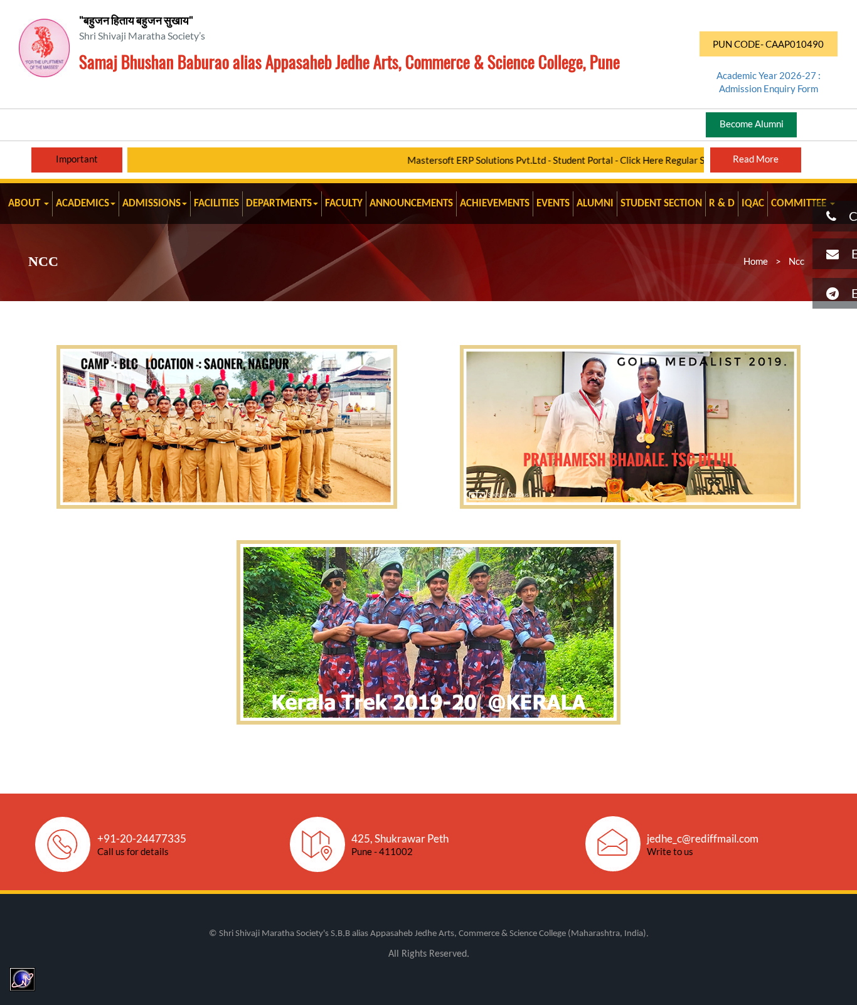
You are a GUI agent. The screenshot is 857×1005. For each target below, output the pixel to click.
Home (755, 261)
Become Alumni (752, 123)
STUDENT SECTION (661, 203)
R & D (722, 203)
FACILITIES (216, 203)
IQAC (753, 203)
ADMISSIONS (151, 203)
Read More (756, 158)
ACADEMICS (82, 203)
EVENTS (553, 203)
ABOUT (25, 203)
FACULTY (344, 203)
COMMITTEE (800, 203)
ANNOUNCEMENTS (411, 203)
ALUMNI (595, 203)
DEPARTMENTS (279, 203)
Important (77, 158)
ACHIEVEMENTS (495, 203)
